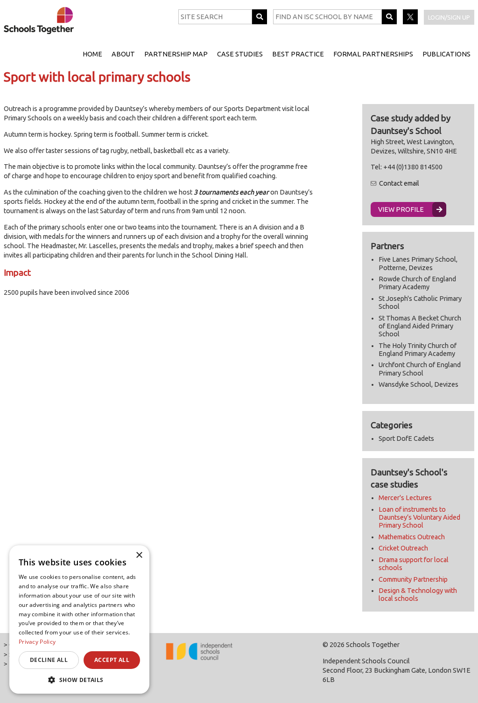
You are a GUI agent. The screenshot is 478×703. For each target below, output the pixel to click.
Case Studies (240, 54)
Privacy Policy (37, 642)
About (123, 54)
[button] (79, 679)
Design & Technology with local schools (418, 594)
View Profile (401, 209)
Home (92, 54)
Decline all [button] (49, 660)
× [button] (138, 555)
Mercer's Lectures (405, 497)
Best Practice (298, 54)
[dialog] (79, 619)
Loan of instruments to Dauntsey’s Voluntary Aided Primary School (419, 517)
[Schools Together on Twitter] (411, 22)
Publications (446, 54)
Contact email (399, 183)
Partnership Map (176, 54)
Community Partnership (413, 579)
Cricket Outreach (403, 548)
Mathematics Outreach (412, 537)
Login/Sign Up (449, 17)
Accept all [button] (111, 660)
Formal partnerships (373, 54)
